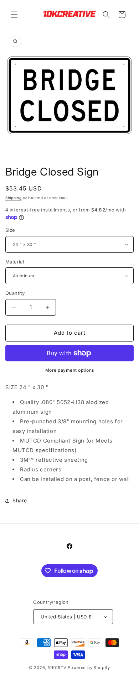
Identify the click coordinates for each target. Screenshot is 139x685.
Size (10, 230)
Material (14, 262)
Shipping (13, 197)
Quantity (15, 293)
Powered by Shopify (89, 667)
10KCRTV (57, 667)
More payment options (69, 370)
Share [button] (19, 500)
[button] (14, 14)
